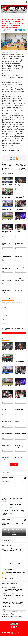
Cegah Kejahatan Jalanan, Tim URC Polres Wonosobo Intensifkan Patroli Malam (7, 255)
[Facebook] (11, 158)
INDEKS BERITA (16, 633)
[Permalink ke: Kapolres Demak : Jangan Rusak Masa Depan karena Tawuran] (7, 286)
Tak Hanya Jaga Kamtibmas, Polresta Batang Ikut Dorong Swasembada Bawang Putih (20, 291)
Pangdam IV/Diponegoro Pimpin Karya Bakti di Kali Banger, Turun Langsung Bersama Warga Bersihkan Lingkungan (20, 232)
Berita (3, 30)
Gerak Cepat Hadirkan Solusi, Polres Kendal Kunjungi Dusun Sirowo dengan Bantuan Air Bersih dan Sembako (7, 279)
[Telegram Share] (21, 30)
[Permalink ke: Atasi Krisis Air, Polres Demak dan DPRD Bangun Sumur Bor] (7, 227)
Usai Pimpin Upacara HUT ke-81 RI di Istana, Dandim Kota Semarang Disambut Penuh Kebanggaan (7, 196)
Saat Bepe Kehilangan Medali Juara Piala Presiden (14, 564)
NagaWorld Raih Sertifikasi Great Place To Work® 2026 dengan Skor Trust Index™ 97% (14, 612)
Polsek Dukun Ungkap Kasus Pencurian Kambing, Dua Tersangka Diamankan (20, 267)
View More (14, 464)
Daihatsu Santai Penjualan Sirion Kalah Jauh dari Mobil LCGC (17, 511)
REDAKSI (19, 632)
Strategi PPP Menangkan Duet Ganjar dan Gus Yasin (13, 530)
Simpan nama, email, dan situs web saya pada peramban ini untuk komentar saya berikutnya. (13, 328)
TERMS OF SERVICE (5, 633)
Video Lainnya (13, 616)
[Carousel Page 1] (13, 534)
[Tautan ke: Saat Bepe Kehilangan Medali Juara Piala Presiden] (14, 555)
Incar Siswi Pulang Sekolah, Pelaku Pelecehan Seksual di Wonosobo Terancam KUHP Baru (20, 196)
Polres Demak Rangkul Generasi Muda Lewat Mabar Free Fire (7, 208)
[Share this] (16, 30)
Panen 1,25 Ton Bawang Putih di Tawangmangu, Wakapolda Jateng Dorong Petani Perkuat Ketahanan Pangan (20, 279)
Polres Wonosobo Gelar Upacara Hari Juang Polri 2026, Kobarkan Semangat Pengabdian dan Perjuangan (7, 220)
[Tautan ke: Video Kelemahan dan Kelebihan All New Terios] (14, 488)
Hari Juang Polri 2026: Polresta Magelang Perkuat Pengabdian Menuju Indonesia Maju (20, 244)
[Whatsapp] (24, 30)
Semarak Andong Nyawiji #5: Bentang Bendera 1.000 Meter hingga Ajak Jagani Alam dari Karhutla (20, 185)
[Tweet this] (19, 30)
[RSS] (17, 158)
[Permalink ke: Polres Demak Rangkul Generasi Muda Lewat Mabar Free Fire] (7, 203)
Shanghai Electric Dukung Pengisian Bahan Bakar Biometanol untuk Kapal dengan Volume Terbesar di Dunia (12, 590)
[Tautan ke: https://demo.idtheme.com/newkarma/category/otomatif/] (25, 478)
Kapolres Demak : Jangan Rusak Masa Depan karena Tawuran (7, 291)
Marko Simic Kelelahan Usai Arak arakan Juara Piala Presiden (15, 573)
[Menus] (2, 2)
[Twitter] (14, 158)
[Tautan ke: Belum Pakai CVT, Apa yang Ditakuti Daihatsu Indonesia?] (5, 505)
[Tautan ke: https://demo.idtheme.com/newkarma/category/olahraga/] (25, 546)
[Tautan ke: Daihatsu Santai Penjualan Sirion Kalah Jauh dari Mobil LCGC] (5, 512)
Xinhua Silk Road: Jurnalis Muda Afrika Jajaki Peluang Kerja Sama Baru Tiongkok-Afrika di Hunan (14, 597)
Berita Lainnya (6, 616)
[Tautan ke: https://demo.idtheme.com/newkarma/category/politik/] (25, 520)
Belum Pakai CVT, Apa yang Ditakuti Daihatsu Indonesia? (17, 505)
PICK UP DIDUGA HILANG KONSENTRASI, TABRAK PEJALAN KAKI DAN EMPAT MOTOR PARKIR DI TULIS (7, 244)
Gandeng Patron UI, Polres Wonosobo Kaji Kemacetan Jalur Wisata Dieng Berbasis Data (7, 267)
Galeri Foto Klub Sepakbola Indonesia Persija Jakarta (14, 577)
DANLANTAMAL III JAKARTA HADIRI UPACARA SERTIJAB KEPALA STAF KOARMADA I (21, 166)
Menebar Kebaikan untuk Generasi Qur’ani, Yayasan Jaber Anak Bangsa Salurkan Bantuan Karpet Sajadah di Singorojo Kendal (7, 185)
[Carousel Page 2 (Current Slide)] (15, 534)
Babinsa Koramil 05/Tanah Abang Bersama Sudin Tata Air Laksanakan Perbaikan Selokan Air (7, 166)
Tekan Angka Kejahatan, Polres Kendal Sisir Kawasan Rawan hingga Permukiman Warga (20, 220)
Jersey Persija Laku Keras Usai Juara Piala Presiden (14, 568)
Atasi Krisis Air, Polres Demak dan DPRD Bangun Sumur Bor (7, 232)
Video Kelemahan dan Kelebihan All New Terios (12, 499)
